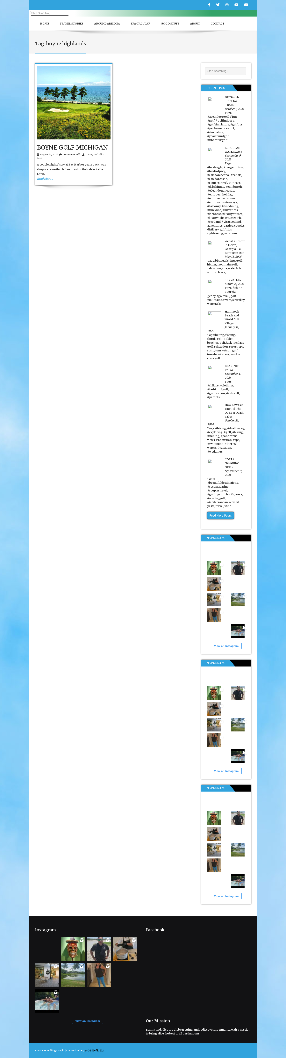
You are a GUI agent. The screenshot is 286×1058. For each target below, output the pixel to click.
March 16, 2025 (234, 284)
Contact (218, 23)
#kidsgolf (232, 393)
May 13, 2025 (233, 256)
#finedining (230, 206)
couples (239, 225)
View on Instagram (226, 645)
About (195, 23)
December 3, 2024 (233, 375)
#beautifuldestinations (222, 482)
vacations (230, 233)
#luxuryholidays (218, 218)
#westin (212, 498)
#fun (233, 116)
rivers (227, 300)
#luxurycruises (232, 214)
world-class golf (218, 272)
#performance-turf (220, 128)
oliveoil (234, 502)
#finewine (214, 210)
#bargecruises (233, 167)
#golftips (236, 124)
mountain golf (227, 264)
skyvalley (238, 300)
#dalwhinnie (215, 186)
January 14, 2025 (223, 329)
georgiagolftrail (218, 296)
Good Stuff (170, 23)
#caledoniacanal (218, 175)
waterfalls (234, 268)
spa (224, 268)
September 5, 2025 (233, 157)
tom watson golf (226, 350)
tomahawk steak (218, 354)
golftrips (226, 229)
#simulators (215, 132)
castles (228, 225)
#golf (211, 120)
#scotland (214, 221)
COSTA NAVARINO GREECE (232, 463)
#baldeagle (214, 167)
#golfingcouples (218, 494)
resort (233, 346)
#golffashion (216, 393)
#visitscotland (231, 221)
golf (239, 260)
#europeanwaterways (222, 202)
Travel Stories (71, 23)
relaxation (214, 268)
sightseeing (215, 233)
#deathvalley (235, 428)
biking (219, 260)
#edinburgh (233, 186)
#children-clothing (220, 385)
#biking (220, 428)
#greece (236, 494)
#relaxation (224, 440)
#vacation (224, 447)
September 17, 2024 (233, 473)
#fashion (213, 389)
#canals (236, 175)
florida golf (215, 339)
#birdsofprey (216, 171)
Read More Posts (220, 515)
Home (44, 23)
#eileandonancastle (220, 190)
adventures (215, 225)
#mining (213, 436)
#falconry (214, 206)
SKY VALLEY (233, 280)
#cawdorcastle (217, 179)
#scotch (235, 218)
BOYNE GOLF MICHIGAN (72, 147)
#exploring (215, 432)
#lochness (214, 214)
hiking (211, 264)
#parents (213, 397)
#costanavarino (218, 486)
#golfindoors (225, 120)
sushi (210, 350)
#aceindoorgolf (218, 116)
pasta (210, 506)
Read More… (45, 178)
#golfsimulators (218, 124)
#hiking (237, 432)
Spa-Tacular (140, 23)
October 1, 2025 (234, 109)
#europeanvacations (221, 198)
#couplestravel (217, 183)
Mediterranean (217, 502)
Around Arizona (107, 23)
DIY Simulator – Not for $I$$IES (234, 101)
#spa (236, 440)
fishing (230, 260)
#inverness (230, 210)
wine (228, 506)
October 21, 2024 (223, 422)
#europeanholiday (219, 194)
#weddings (215, 451)
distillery (213, 229)
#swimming (215, 444)
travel (219, 506)
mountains (214, 300)
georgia (230, 291)
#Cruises (234, 183)
